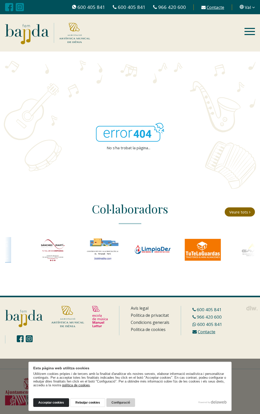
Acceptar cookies (51, 402)
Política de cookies (148, 329)
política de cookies (76, 385)
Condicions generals (150, 322)
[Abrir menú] (250, 32)
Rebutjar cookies (87, 402)
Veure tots (239, 211)
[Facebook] (9, 7)
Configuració (120, 402)
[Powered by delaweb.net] (251, 308)
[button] (247, 7)
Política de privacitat (150, 315)
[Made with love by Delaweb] (213, 402)
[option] (49, 249)
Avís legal (140, 308)
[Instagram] (20, 7)
